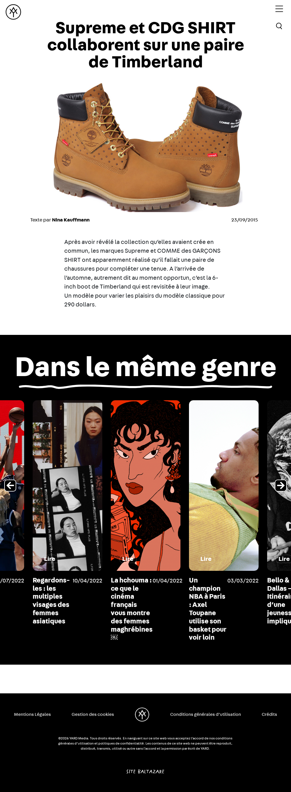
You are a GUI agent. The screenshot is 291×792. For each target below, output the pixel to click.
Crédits (269, 714)
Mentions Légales (32, 714)
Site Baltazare (145, 769)
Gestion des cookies (93, 714)
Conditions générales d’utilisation (205, 714)
